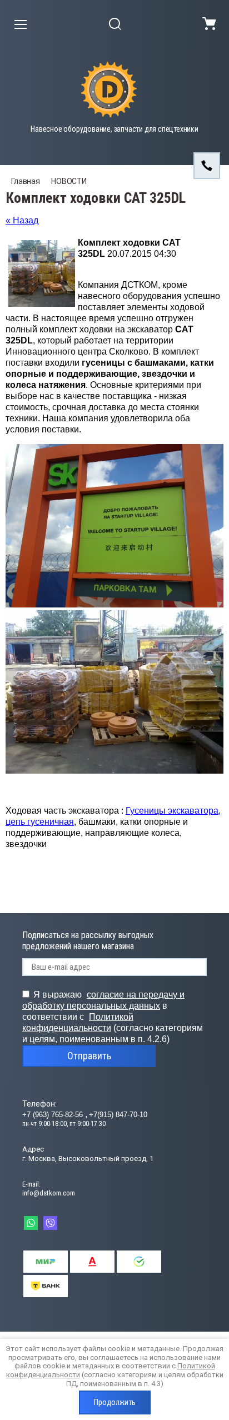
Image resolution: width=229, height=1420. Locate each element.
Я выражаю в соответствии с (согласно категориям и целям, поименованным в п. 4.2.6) (112, 1017)
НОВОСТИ (69, 181)
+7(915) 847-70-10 (118, 1114)
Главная (25, 181)
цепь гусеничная (40, 821)
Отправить (89, 1056)
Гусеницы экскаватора (172, 810)
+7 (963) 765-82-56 (53, 1114)
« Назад (22, 220)
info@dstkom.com (48, 1193)
